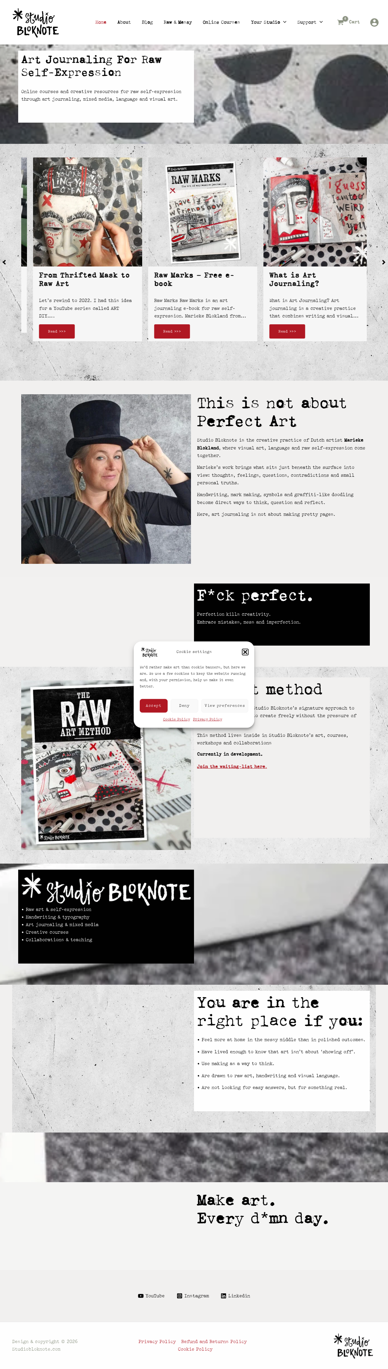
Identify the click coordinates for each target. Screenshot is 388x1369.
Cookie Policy (176, 719)
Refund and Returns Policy (214, 1341)
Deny (184, 705)
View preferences (225, 705)
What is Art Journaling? (286, 279)
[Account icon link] (374, 22)
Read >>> (48, 331)
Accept (153, 705)
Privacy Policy (207, 719)
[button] (245, 652)
